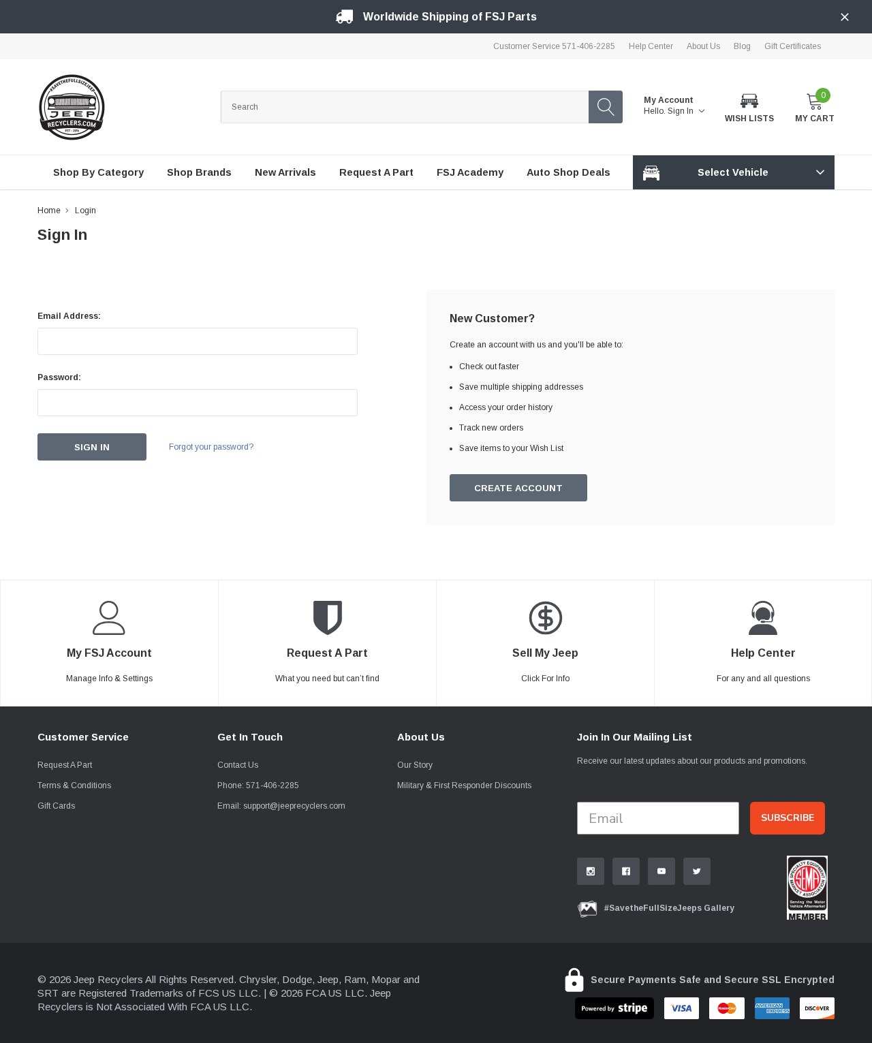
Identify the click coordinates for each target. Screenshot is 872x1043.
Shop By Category (98, 172)
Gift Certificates (792, 46)
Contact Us (237, 765)
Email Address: (69, 316)
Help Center (651, 46)
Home (49, 210)
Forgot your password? (211, 447)
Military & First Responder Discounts (464, 785)
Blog (742, 46)
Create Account (518, 488)
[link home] (71, 107)
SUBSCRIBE (787, 817)
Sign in (682, 111)
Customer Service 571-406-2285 (554, 46)
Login (85, 210)
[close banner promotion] (845, 17)
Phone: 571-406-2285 (258, 785)
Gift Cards (56, 806)
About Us (703, 46)
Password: (59, 377)
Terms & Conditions (74, 785)
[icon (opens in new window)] (590, 871)
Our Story (415, 765)
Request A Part (64, 765)
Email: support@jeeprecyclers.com (281, 806)
